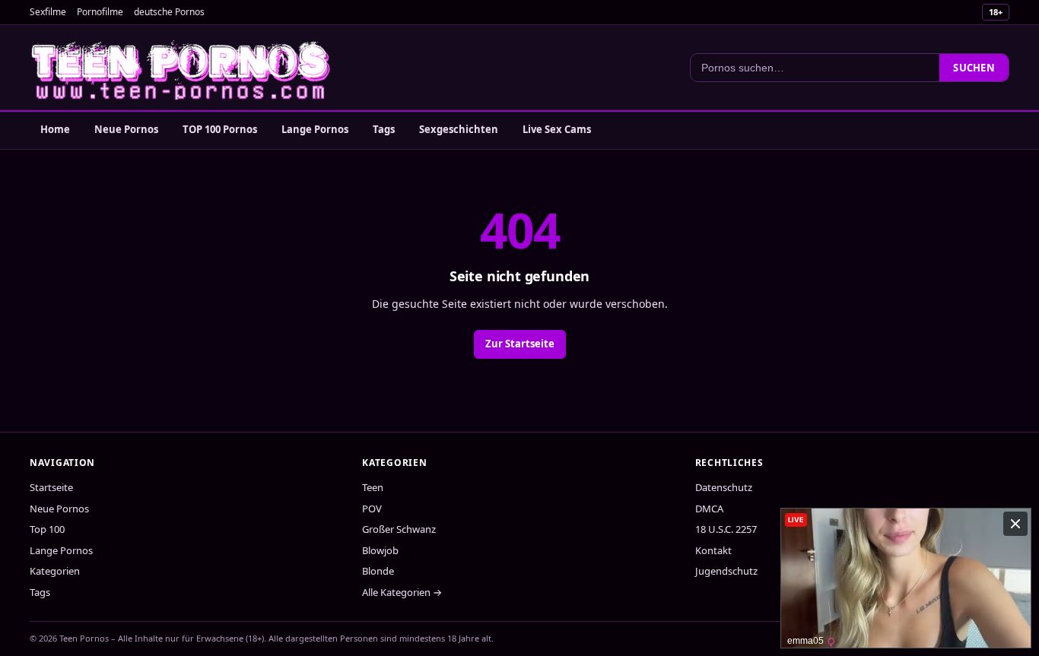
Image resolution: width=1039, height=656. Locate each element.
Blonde (378, 571)
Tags (384, 129)
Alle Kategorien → (402, 592)
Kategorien (55, 571)
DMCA (709, 508)
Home (55, 129)
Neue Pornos (126, 129)
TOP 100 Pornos (220, 129)
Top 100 (47, 529)
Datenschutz (723, 487)
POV (372, 508)
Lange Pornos (314, 129)
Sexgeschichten (458, 129)
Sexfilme (48, 11)
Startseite (51, 487)
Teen (372, 487)
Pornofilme (100, 11)
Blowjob (380, 550)
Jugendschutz (726, 571)
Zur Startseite (519, 343)
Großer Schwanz (399, 529)
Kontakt (713, 550)
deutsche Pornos (169, 11)
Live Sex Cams (557, 129)
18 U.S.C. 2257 (726, 529)
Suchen (974, 67)
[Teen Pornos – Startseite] (182, 68)
